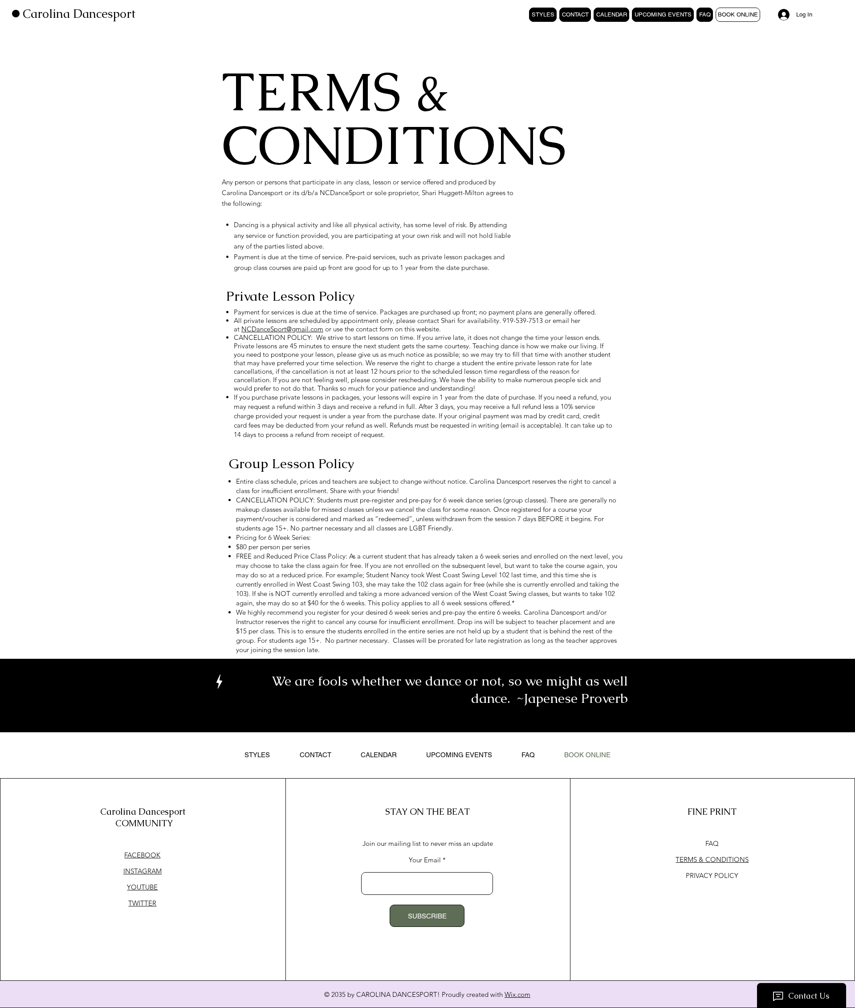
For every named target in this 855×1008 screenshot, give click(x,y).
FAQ (712, 843)
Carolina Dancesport (79, 13)
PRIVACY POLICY (712, 875)
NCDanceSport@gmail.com (282, 329)
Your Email (425, 860)
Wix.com (517, 994)
